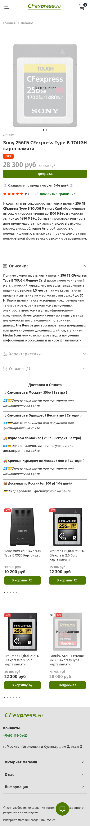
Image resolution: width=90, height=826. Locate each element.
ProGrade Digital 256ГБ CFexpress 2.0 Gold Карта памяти (66, 555)
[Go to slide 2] (46, 130)
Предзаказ (45, 174)
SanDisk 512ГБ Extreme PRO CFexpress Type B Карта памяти (66, 660)
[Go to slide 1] (43, 130)
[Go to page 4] (13, 592)
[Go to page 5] (16, 592)
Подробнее (67, 685)
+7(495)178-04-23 (15, 735)
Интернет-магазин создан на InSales (29, 820)
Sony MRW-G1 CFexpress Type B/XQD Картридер (22, 553)
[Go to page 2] (7, 592)
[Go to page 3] (10, 592)
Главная (9, 23)
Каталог (27, 23)
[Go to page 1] (4, 592)
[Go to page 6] (19, 697)
